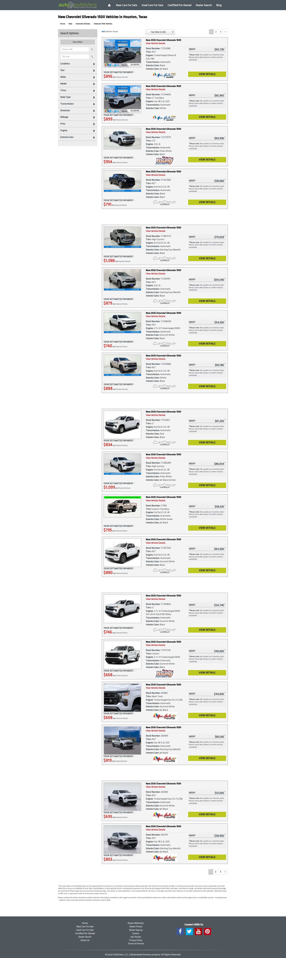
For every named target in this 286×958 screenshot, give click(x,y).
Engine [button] (63, 130)
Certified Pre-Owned (179, 5)
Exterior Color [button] (66, 137)
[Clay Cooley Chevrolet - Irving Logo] (165, 203)
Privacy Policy (135, 940)
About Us (85, 940)
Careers (135, 933)
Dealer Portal (135, 926)
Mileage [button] (64, 117)
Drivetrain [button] (65, 110)
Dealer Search (204, 5)
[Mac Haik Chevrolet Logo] (165, 716)
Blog (219, 5)
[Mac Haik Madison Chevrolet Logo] (165, 75)
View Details (207, 74)
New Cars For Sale (126, 5)
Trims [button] (63, 90)
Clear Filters (78, 42)
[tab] (77, 64)
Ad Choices (135, 936)
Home (85, 923)
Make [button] (63, 77)
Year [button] (62, 70)
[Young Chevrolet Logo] (165, 160)
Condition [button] (65, 63)
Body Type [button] (65, 97)
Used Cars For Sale (152, 5)
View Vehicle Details (155, 43)
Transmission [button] (67, 103)
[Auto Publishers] (77, 5)
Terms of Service (136, 943)
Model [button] (63, 83)
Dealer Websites (136, 923)
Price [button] (62, 123)
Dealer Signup (136, 930)
